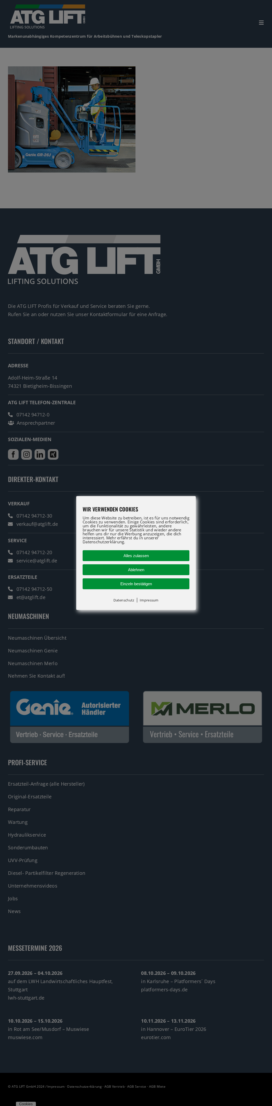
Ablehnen (136, 569)
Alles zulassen (136, 555)
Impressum (149, 600)
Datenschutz (123, 600)
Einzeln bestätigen (136, 584)
